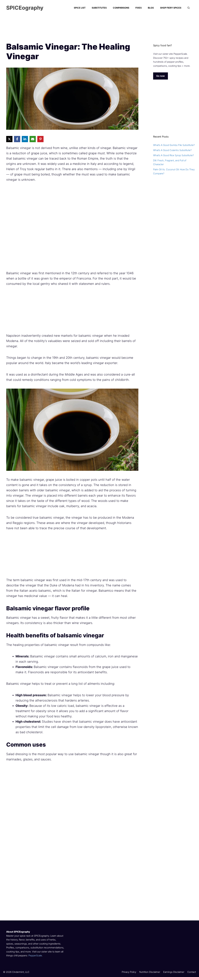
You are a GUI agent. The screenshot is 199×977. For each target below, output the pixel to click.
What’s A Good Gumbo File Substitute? (174, 145)
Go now (160, 75)
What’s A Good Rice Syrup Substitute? (173, 155)
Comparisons (121, 7)
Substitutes (99, 7)
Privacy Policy (129, 971)
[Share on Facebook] (17, 139)
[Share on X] (9, 139)
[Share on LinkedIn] (25, 139)
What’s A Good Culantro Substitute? (172, 150)
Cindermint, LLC (20, 971)
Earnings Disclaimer (173, 971)
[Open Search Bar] (188, 7)
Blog (151, 7)
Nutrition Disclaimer (149, 971)
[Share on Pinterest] (40, 139)
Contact (191, 971)
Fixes (138, 7)
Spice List (80, 7)
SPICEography (24, 8)
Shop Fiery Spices (170, 7)
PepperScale (35, 955)
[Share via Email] (33, 139)
